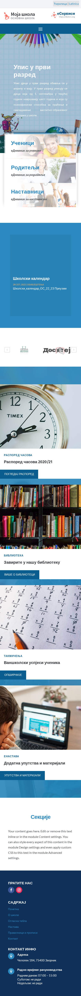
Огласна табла (17, 920)
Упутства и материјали (22, 775)
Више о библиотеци (19, 574)
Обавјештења (34, 289)
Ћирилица (60, 3)
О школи (13, 915)
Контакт (13, 938)
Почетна (13, 909)
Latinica (74, 3)
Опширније (13, 675)
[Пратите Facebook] (11, 890)
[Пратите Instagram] (19, 890)
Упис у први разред (32, 70)
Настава (13, 926)
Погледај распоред (19, 474)
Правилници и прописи (23, 932)
